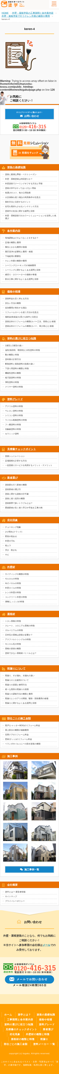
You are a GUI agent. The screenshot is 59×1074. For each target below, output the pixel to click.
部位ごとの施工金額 (19, 718)
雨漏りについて (16, 668)
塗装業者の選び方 (13, 489)
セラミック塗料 (12, 434)
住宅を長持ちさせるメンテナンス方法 (22, 206)
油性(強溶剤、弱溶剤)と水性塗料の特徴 (22, 350)
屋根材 (11, 614)
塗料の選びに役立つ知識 (21, 338)
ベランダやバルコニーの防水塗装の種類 (22, 744)
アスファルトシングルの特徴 (18, 639)
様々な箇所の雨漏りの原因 (17, 689)
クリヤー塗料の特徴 (14, 387)
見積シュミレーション (15, 456)
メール (46, 945)
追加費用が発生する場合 (16, 308)
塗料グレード (15, 399)
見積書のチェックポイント (21, 1029)
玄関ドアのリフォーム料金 (17, 735)
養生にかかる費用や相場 (16, 247)
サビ (7, 555)
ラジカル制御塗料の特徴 (16, 420)
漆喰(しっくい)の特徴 (14, 601)
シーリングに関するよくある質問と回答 (22, 270)
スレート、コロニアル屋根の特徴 (20, 626)
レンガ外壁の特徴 (13, 592)
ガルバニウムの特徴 (14, 630)
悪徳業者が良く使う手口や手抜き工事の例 (23, 508)
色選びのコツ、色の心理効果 (18, 193)
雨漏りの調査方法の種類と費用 (19, 694)
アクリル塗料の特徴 (14, 406)
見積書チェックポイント (21, 449)
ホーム (8, 1014)
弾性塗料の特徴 (12, 382)
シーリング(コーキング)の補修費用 (20, 265)
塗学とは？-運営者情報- (15, 892)
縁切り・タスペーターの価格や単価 (21, 274)
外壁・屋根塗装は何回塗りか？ (19, 179)
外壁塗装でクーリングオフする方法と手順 (23, 183)
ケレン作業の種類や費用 (16, 261)
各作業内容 (13, 230)
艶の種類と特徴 (12, 355)
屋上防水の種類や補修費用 (17, 730)
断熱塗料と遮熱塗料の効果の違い (20, 364)
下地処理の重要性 (13, 256)
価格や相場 (13, 291)
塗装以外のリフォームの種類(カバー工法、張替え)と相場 (30, 321)
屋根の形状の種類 (13, 648)
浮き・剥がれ (11, 550)
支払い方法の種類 (13, 303)
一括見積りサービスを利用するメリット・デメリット (28, 465)
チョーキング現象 (13, 527)
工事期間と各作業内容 (20, 1019)
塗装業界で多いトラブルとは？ (19, 503)
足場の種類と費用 (13, 242)
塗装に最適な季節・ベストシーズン (21, 174)
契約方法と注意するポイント (18, 202)
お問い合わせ (29, 114)
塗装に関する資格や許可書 (17, 494)
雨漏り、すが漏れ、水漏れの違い (20, 675)
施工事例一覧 (31, 869)
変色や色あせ (11, 536)
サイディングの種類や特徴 (17, 574)
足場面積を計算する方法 (16, 461)
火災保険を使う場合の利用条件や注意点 (22, 197)
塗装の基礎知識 (16, 167)
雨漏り (44, 1039)
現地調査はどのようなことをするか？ (22, 238)
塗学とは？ (24, 1014)
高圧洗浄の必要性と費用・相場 (19, 252)
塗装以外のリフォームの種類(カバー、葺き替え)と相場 (29, 326)
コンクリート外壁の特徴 (16, 597)
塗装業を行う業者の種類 (16, 485)
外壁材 (11, 567)
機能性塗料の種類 (13, 373)
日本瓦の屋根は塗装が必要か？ (19, 635)
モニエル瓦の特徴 (13, 644)
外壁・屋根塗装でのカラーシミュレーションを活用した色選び (30, 217)
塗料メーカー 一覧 (44, 1044)
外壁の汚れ (10, 541)
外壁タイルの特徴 (13, 588)
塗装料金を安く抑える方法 (17, 298)
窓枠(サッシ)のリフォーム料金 (18, 739)
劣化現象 (12, 520)
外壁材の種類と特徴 (37, 1034)
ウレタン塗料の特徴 (14, 411)
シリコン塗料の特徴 (14, 415)
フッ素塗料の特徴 (13, 424)
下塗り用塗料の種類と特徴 (17, 368)
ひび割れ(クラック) (13, 532)
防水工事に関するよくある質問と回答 (22, 279)
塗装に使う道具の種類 (15, 498)
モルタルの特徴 (12, 579)
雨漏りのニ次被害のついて (17, 680)
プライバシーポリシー (15, 901)
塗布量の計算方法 (13, 359)
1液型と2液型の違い (14, 345)
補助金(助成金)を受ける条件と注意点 (21, 317)
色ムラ (8, 545)
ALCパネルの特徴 (13, 583)
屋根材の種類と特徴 (23, 1039)
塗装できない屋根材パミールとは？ (21, 653)
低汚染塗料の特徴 (13, 377)
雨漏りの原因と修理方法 (16, 685)
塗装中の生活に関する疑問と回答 (20, 211)
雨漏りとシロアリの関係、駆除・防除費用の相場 (26, 698)
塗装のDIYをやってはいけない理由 (20, 188)
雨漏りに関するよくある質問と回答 (21, 703)
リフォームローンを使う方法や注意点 (22, 312)
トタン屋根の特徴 (13, 621)
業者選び (12, 477)
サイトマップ (11, 896)
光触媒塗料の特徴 (13, 429)
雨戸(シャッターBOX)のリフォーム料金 (22, 725)
